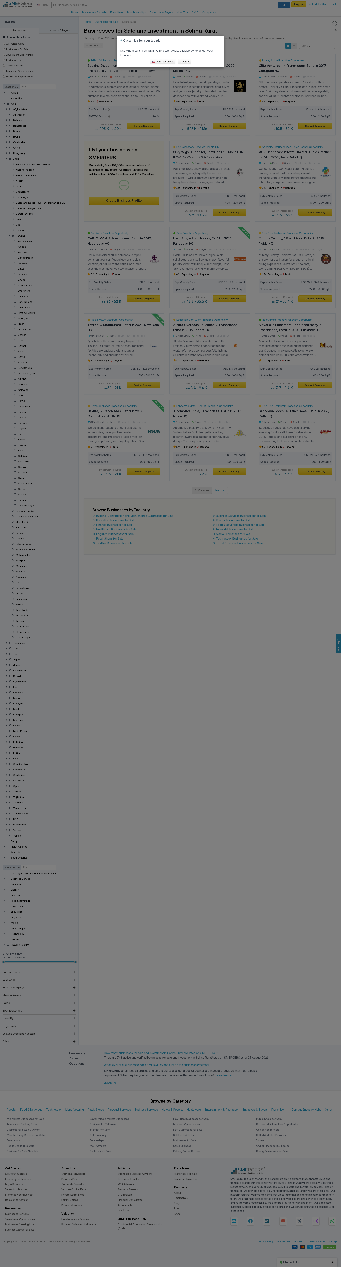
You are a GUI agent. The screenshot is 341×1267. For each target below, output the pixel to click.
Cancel (185, 61)
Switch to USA (164, 61)
